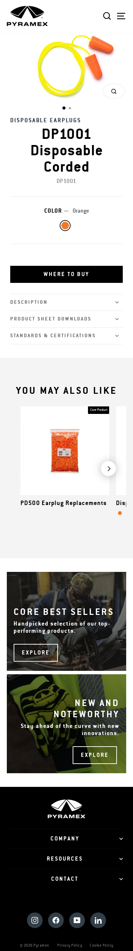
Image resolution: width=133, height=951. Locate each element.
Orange (65, 225)
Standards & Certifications (53, 335)
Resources (65, 858)
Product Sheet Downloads (50, 319)
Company (64, 838)
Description (29, 302)
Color (66, 211)
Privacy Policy (69, 945)
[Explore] (66, 621)
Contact (64, 879)
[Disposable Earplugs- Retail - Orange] (119, 513)
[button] (66, 274)
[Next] (108, 468)
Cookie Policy (102, 945)
